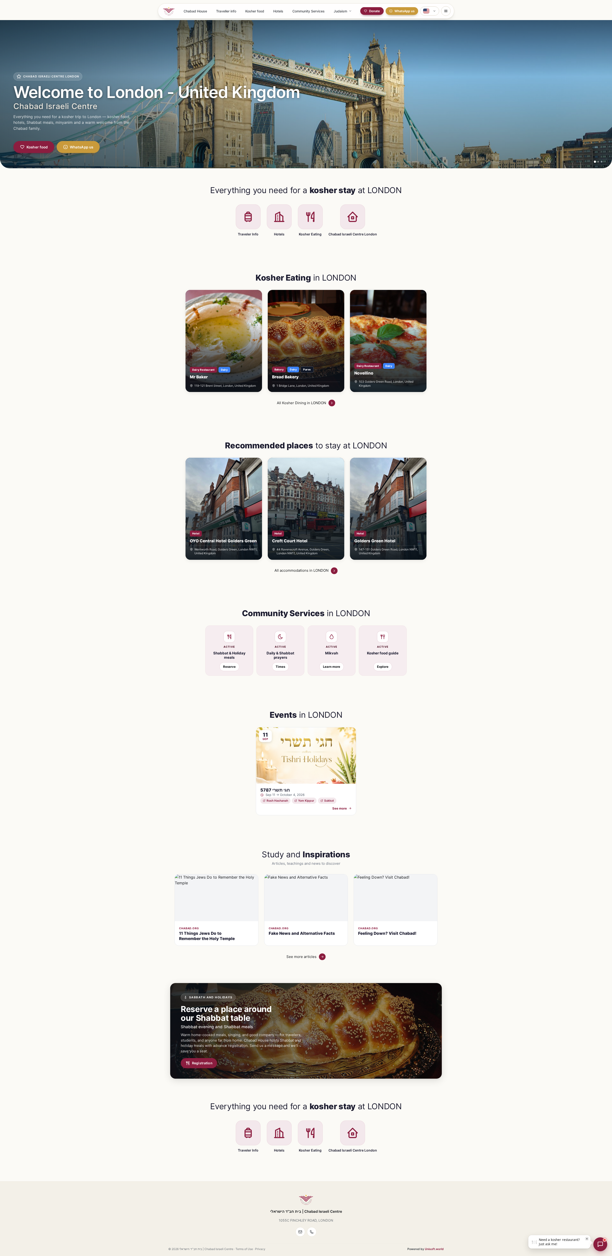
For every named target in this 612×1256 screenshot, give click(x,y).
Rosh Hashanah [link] (277, 800)
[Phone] (312, 1232)
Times (280, 667)
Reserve (229, 667)
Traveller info (226, 11)
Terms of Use (244, 1249)
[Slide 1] (595, 162)
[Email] (300, 1232)
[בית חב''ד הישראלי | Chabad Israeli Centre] (168, 11)
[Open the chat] (600, 1244)
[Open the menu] (446, 11)
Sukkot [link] (329, 800)
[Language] (429, 11)
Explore (382, 667)
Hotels (278, 11)
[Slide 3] (601, 162)
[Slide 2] (598, 162)
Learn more (331, 667)
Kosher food (254, 11)
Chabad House (195, 11)
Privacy (260, 1249)
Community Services (308, 11)
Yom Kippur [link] (306, 800)
